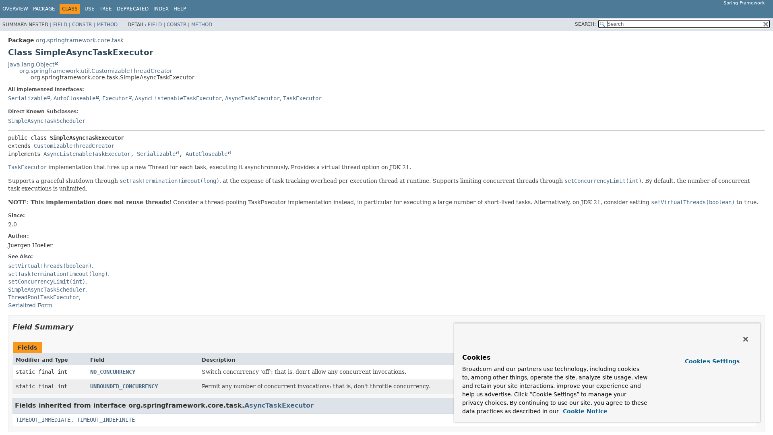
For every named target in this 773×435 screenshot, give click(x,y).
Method (107, 24)
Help (180, 9)
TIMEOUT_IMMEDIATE (43, 419)
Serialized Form (30, 305)
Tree (105, 9)
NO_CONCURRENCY (112, 372)
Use (90, 9)
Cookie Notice (584, 411)
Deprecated (133, 9)
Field (60, 24)
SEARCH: (585, 24)
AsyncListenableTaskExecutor (178, 98)
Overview (15, 9)
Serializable (27, 98)
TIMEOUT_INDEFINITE (106, 419)
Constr (82, 24)
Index (161, 9)
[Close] (745, 339)
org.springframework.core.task (80, 40)
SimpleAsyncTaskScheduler (46, 121)
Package (44, 9)
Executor (115, 98)
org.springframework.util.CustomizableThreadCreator (95, 71)
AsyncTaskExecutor (252, 98)
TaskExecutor (302, 98)
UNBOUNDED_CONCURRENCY (124, 386)
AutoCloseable (74, 98)
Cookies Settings (712, 361)
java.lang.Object (31, 64)
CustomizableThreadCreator (74, 146)
